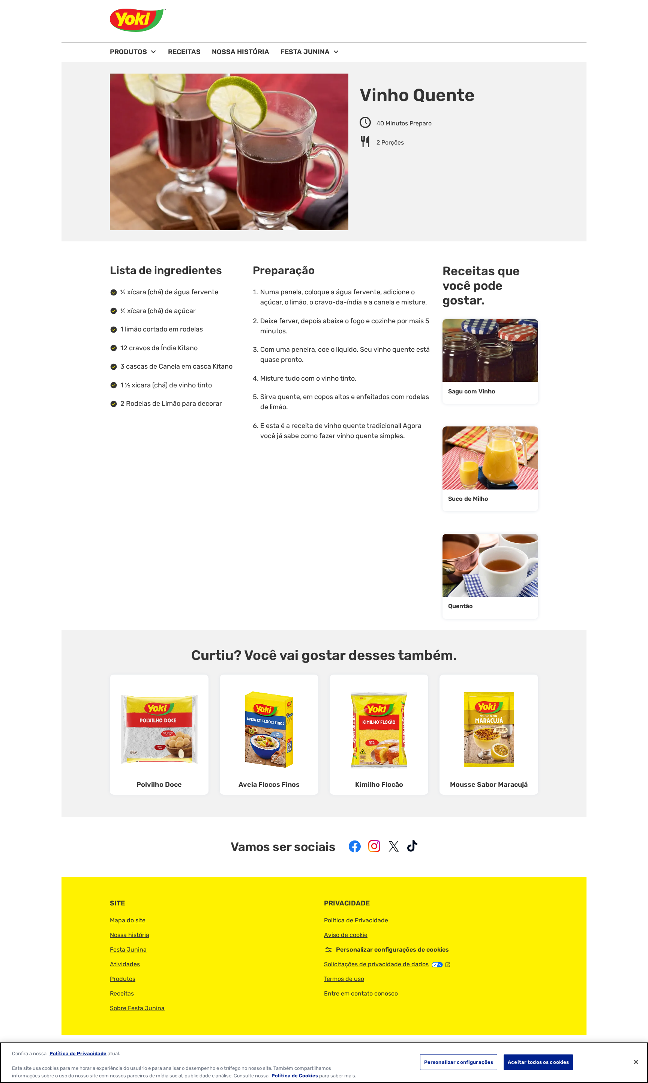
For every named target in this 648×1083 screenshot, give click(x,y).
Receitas (122, 993)
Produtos (122, 978)
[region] (324, 1062)
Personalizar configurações (458, 1062)
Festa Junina (128, 949)
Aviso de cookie (346, 934)
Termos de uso (344, 978)
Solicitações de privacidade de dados (387, 964)
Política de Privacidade (356, 920)
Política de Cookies (295, 1075)
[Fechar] (636, 1062)
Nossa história (129, 934)
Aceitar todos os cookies (538, 1062)
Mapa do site (128, 920)
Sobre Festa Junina (137, 1008)
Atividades (125, 964)
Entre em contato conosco (361, 993)
